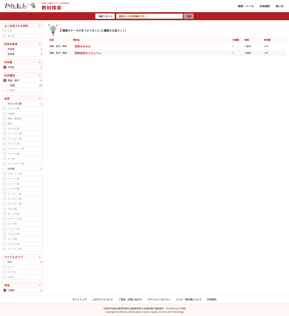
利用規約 (265, 6)
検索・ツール (246, 6)
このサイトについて (102, 299)
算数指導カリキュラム (88, 53)
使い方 (280, 6)
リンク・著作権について (189, 299)
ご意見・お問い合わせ (130, 299)
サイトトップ (80, 299)
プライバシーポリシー (159, 299)
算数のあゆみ (83, 46)
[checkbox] (5, 31)
